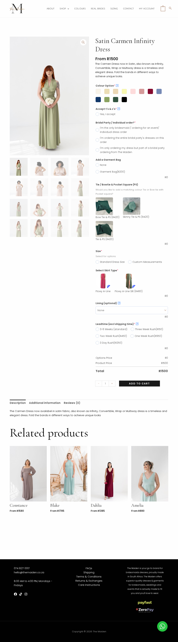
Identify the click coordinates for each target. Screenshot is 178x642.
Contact (128, 9)
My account (147, 9)
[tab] (18, 403)
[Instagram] (25, 594)
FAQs (89, 568)
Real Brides (98, 9)
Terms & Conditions (89, 576)
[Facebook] (15, 594)
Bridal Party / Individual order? (116, 122)
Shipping (88, 572)
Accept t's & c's (107, 109)
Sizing (114, 9)
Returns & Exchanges (88, 581)
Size (99, 251)
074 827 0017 (22, 568)
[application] (67, 9)
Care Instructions (89, 585)
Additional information (44, 403)
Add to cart (139, 383)
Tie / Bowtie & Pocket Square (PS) (117, 184)
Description (18, 403)
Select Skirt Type (107, 270)
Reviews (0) (72, 403)
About (50, 9)
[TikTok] (20, 594)
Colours (80, 9)
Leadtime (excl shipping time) (117, 324)
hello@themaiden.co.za (29, 572)
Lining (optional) (108, 303)
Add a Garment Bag (108, 159)
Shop (63, 9)
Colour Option (107, 85)
